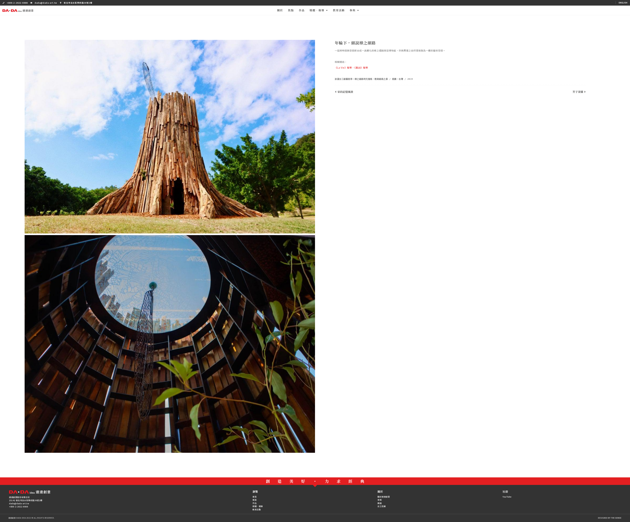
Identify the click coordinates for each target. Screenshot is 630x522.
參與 (353, 10)
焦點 (291, 10)
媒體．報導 (317, 10)
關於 (280, 10)
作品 (302, 10)
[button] (612, 3)
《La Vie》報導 (343, 67)
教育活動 (339, 10)
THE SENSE (616, 518)
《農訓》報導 (361, 67)
